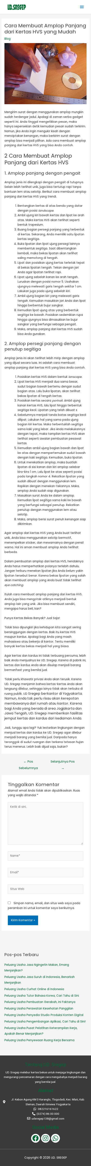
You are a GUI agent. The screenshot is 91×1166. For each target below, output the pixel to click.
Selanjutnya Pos (63, 762)
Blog (7, 39)
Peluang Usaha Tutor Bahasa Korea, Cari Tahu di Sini (42, 996)
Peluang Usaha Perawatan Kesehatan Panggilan (38, 1009)
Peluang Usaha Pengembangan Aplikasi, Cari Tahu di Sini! (45, 1022)
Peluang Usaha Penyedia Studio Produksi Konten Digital (43, 1015)
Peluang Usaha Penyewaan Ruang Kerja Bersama (39, 1040)
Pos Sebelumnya (28, 762)
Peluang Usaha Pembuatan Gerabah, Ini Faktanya (39, 1002)
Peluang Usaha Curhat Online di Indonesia (34, 989)
